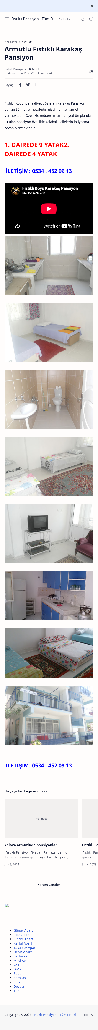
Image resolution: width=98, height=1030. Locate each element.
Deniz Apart (23, 952)
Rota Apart (22, 934)
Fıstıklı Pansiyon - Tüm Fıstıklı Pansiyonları (34, 18)
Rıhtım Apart (23, 939)
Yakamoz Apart (25, 947)
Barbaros (21, 956)
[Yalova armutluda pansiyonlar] (41, 818)
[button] (83, 18)
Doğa (17, 969)
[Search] (91, 18)
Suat (17, 973)
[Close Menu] (92, 6)
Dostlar (19, 986)
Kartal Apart (23, 943)
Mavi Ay (20, 960)
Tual (17, 991)
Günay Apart (23, 930)
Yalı (16, 965)
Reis (17, 982)
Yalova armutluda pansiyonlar (31, 844)
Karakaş (20, 978)
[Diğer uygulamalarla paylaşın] (36, 85)
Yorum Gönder (49, 884)
